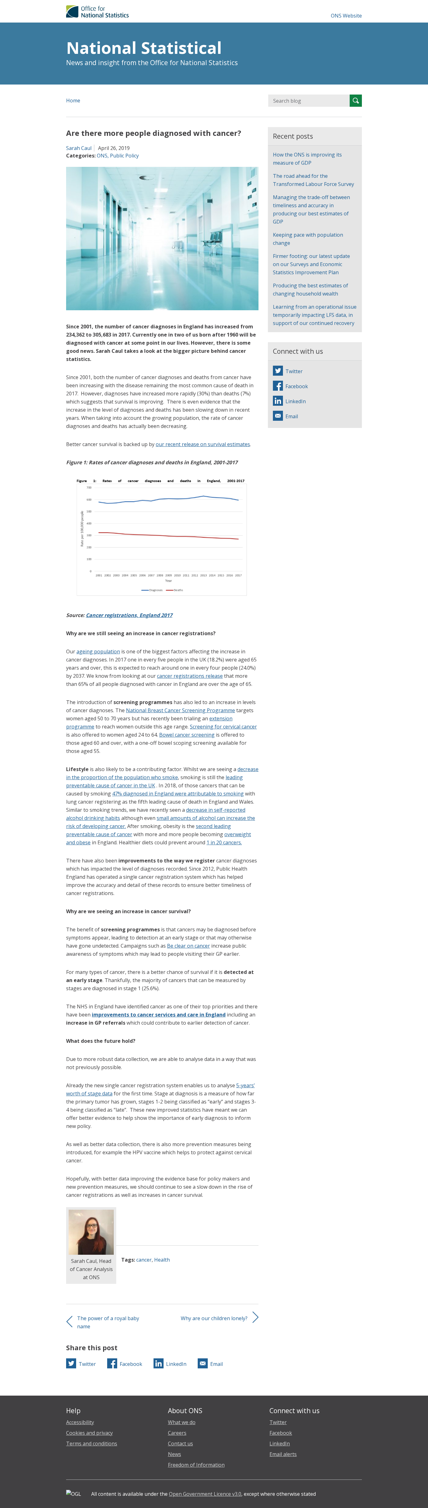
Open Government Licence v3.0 (205, 1493)
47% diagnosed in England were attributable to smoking (178, 793)
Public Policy (124, 155)
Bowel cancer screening (187, 734)
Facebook (280, 1432)
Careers (177, 1432)
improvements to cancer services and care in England (159, 1014)
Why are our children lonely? (214, 1318)
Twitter (278, 1422)
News (174, 1454)
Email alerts (283, 1454)
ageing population (98, 651)
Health (162, 1259)
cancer (144, 1259)
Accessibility (80, 1422)
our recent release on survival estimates (203, 444)
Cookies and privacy (89, 1432)
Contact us (180, 1443)
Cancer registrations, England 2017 (129, 615)
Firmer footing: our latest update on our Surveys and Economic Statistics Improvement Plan (311, 264)
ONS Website (346, 15)
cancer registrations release (190, 675)
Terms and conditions (91, 1443)
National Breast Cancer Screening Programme (180, 710)
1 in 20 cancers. (224, 842)
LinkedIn (279, 1443)
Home (73, 100)
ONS (102, 155)
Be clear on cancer (188, 945)
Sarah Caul (78, 148)
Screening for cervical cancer (223, 726)
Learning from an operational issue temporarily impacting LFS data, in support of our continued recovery (315, 315)
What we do (182, 1422)
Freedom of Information (196, 1464)
